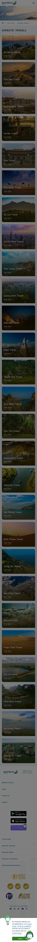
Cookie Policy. (17, 933)
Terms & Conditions (24, 926)
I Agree (20, 939)
